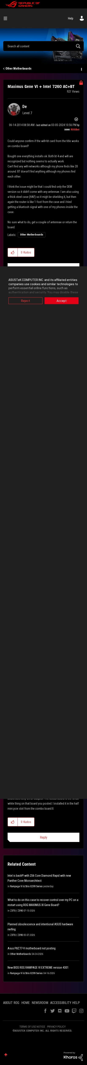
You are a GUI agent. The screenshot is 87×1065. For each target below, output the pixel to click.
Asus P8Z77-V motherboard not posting (32, 948)
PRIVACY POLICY (56, 1026)
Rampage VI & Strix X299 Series (26, 886)
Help (70, 18)
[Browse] (7, 18)
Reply (43, 837)
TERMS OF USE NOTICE (32, 1026)
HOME (25, 1003)
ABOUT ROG (11, 1003)
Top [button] (6, 1055)
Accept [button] (62, 301)
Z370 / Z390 (16, 910)
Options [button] (81, 68)
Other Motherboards (18, 68)
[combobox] (43, 46)
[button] (13, 252)
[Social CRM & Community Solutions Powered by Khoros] (73, 1056)
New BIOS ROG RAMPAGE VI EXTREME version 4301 (38, 967)
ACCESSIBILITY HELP (65, 1003)
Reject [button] (25, 301)
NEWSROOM (40, 1003)
